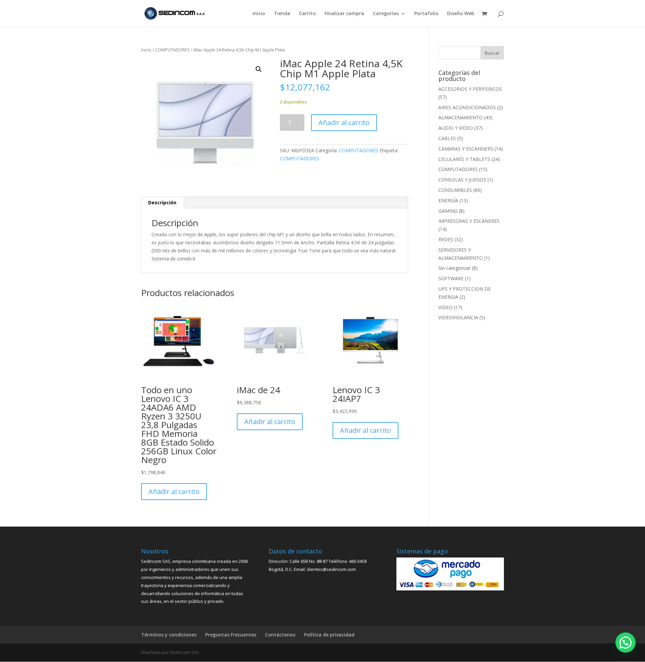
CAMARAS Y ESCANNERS (465, 149)
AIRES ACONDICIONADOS (467, 107)
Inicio (259, 13)
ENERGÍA (448, 200)
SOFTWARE (451, 278)
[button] (259, 69)
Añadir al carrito (344, 122)
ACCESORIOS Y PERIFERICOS (470, 89)
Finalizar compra (344, 13)
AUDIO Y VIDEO (455, 128)
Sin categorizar (454, 268)
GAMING (448, 211)
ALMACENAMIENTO (460, 117)
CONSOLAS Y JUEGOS (462, 179)
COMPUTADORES (172, 50)
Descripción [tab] (162, 202)
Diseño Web (460, 13)
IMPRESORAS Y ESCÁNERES (469, 221)
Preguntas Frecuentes (230, 634)
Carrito (307, 13)
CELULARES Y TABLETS (464, 159)
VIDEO (445, 307)
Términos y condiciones (169, 634)
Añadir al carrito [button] (174, 491)
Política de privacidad (329, 634)
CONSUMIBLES (455, 190)
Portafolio (426, 13)
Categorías (386, 13)
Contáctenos (280, 634)
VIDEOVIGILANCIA (458, 317)
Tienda (282, 13)
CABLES (447, 138)
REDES (445, 239)
